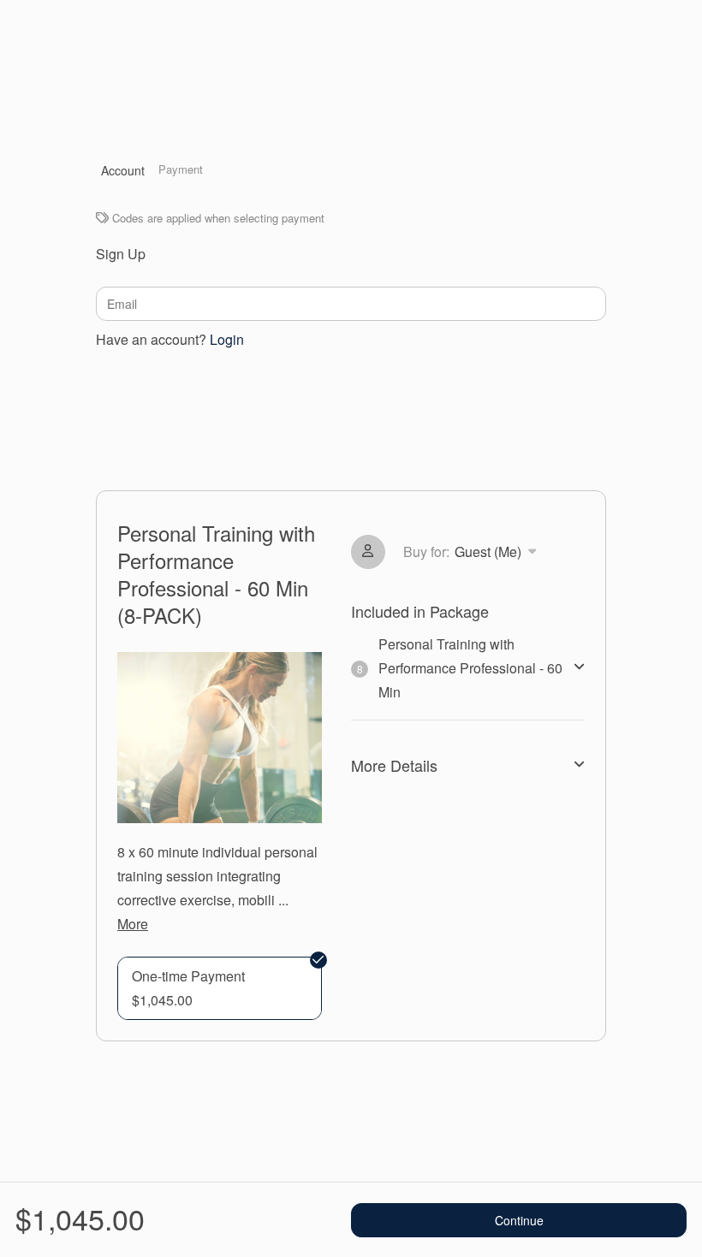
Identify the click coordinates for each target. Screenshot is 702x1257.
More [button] (132, 924)
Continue (519, 1220)
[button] (219, 988)
